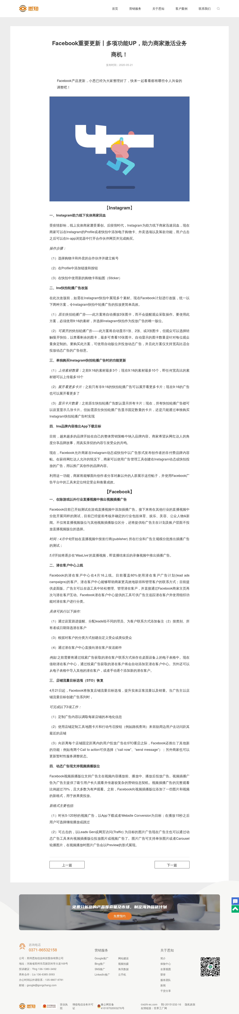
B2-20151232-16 (171, 1004)
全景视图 (165, 969)
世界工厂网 (160, 1008)
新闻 (163, 985)
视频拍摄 (123, 963)
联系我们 (205, 8)
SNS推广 (100, 969)
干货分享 (165, 991)
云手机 (122, 974)
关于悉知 (158, 8)
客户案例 (181, 8)
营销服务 (135, 8)
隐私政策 (190, 1004)
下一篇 (172, 864)
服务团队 (165, 980)
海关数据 (123, 969)
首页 (115, 8)
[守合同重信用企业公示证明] (49, 1006)
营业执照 (64, 1006)
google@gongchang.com (42, 985)
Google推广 (101, 958)
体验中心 (165, 963)
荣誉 (163, 974)
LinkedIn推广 (102, 974)
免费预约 (119, 916)
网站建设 (123, 958)
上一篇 (67, 864)
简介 (163, 958)
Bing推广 (100, 963)
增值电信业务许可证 (82, 1006)
